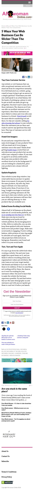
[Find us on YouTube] (10, 323)
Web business (14, 355)
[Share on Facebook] (23, 77)
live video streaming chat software (15, 122)
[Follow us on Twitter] (5, 323)
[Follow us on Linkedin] (8, 323)
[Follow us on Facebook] (3, 323)
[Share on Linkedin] (29, 77)
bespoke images (12, 150)
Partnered (9, 48)
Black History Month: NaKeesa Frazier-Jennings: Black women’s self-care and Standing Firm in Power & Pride (16, 414)
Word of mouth (21, 116)
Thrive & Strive (18, 48)
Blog (3, 48)
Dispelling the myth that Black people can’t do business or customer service (8, 337)
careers (18, 353)
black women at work (11, 351)
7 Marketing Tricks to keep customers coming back (23, 337)
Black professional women (15, 349)
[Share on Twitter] (26, 77)
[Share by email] (31, 77)
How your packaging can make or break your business (8, 343)
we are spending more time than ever (13, 215)
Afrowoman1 (22, 46)
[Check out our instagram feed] (13, 323)
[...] (24, 400)
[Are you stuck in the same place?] (17, 382)
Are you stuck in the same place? (14, 390)
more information (19, 313)
